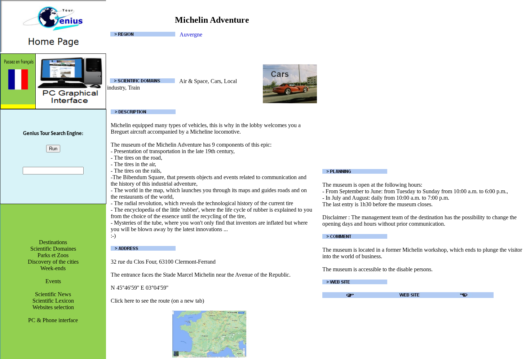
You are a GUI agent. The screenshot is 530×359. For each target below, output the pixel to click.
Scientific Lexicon (53, 301)
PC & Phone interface (53, 320)
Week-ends (53, 268)
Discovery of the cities (53, 262)
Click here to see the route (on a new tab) (157, 301)
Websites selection (53, 307)
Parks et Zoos (53, 255)
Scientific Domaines (53, 249)
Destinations (53, 242)
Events (53, 281)
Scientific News (53, 294)
